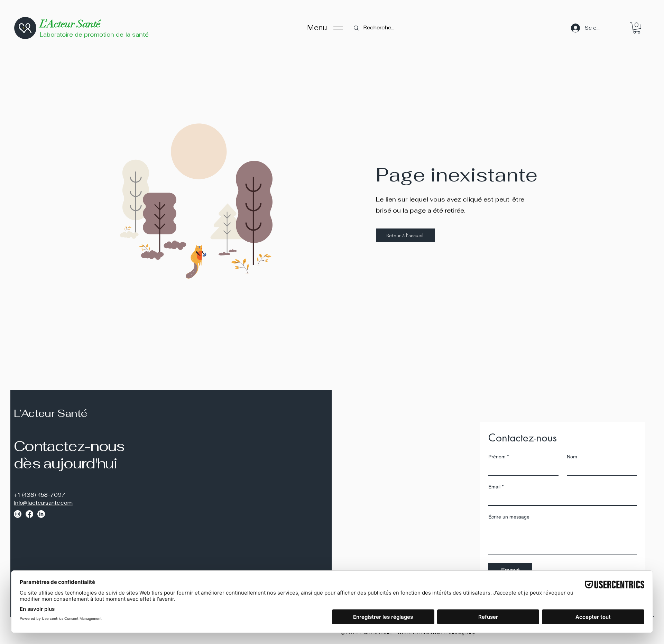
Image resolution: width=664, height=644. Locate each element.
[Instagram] (17, 514)
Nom (572, 456)
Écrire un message (508, 517)
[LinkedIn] (41, 514)
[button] (636, 28)
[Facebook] (29, 514)
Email (496, 486)
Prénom (498, 456)
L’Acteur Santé (70, 24)
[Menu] (338, 27)
